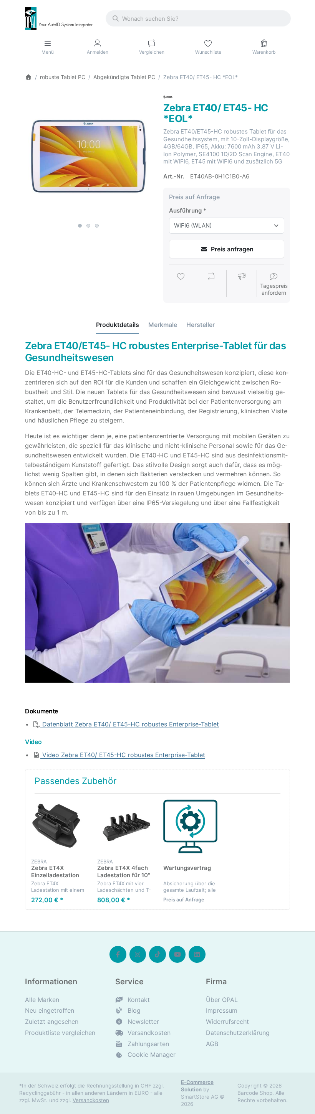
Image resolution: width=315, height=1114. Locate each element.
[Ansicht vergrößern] (88, 155)
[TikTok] (157, 954)
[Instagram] (137, 954)
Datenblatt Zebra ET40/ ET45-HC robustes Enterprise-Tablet (129, 724)
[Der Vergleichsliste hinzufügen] (211, 284)
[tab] (117, 324)
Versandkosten (91, 1100)
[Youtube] (177, 954)
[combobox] (198, 18)
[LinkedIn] (197, 954)
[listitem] (88, 155)
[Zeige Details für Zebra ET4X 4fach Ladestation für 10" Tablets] (124, 826)
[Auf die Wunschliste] (181, 284)
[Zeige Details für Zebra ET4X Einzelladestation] (58, 826)
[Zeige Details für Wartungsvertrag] (190, 826)
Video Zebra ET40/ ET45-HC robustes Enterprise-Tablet (122, 755)
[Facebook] (117, 954)
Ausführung (185, 210)
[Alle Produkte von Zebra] (167, 96)
